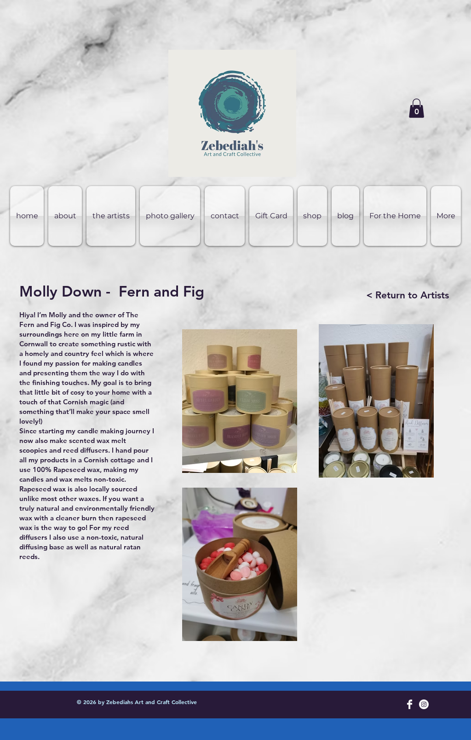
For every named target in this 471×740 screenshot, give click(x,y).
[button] (416, 108)
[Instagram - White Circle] (424, 704)
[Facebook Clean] (409, 704)
